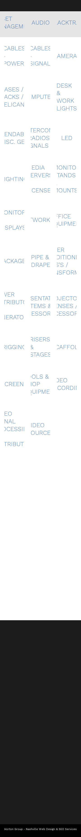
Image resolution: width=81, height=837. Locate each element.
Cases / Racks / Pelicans (14, 97)
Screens (14, 384)
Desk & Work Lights (66, 97)
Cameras (67, 56)
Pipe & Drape (40, 261)
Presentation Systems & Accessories (40, 306)
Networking (40, 220)
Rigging (14, 347)
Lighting (14, 179)
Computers (40, 96)
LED (66, 138)
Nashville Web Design (40, 829)
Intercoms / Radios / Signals (41, 138)
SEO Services (68, 829)
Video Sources (40, 429)
